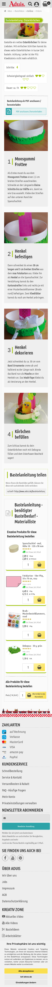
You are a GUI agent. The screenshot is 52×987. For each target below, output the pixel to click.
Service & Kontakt (12, 777)
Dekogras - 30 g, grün (32, 645)
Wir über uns (9, 875)
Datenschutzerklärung (15, 901)
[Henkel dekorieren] (26, 323)
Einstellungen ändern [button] (26, 982)
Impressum (8, 888)
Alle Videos (11, 923)
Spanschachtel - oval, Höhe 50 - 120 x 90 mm (33, 544)
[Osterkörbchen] (26, 31)
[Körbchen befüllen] (26, 408)
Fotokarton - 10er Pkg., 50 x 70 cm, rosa (33, 577)
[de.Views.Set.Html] (39, 565)
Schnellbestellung (12, 771)
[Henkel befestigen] (26, 227)
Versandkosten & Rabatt (15, 783)
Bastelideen (12, 929)
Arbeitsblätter (13, 936)
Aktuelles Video (14, 916)
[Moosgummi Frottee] (26, 135)
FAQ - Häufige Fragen (14, 790)
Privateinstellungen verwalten (19, 803)
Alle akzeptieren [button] (26, 971)
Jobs (4, 882)
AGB (4, 894)
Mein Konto (8, 796)
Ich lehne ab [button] (26, 977)
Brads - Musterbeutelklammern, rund (33, 613)
